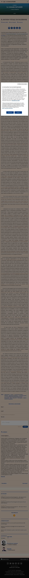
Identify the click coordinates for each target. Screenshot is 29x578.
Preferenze (10, 112)
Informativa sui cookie (16, 100)
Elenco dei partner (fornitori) (7, 108)
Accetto (18, 112)
